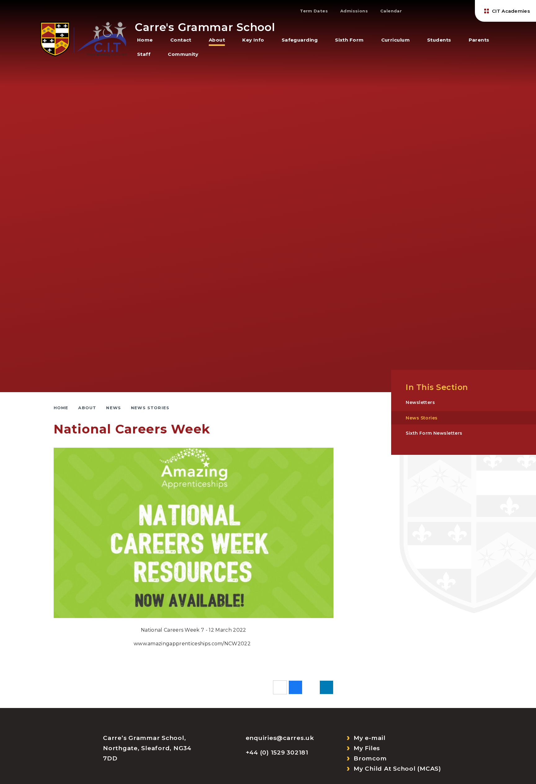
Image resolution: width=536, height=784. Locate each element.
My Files (367, 748)
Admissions (354, 10)
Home (61, 407)
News (113, 407)
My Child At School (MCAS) (397, 768)
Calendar (391, 10)
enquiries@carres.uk (280, 737)
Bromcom (370, 758)
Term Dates (314, 10)
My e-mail (370, 737)
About (87, 407)
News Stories (150, 407)
